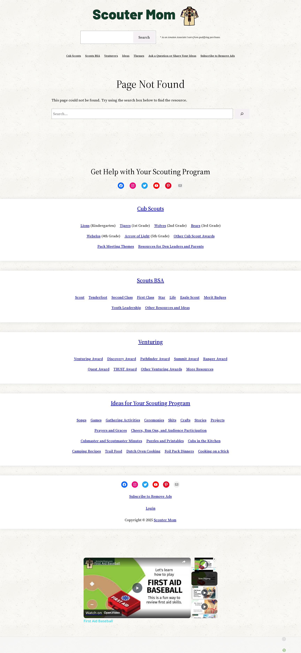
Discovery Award (121, 358)
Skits (172, 420)
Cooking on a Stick (213, 451)
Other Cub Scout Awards (194, 236)
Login (150, 508)
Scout (79, 297)
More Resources (199, 369)
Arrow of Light (137, 236)
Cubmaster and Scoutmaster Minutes (111, 440)
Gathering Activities (123, 420)
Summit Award (186, 358)
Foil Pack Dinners (179, 451)
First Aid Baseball (107, 563)
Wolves (160, 225)
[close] (284, 639)
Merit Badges (215, 297)
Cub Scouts (150, 208)
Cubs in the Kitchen (204, 440)
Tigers (125, 225)
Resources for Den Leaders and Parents (171, 246)
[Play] (193, 569)
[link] (89, 563)
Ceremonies (154, 420)
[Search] (242, 114)
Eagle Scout (190, 297)
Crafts (185, 420)
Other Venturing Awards (161, 369)
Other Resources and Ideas (167, 307)
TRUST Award (125, 369)
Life (172, 297)
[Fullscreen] (214, 569)
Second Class (122, 297)
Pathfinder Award (155, 358)
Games (96, 420)
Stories (200, 420)
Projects (218, 420)
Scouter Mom (165, 519)
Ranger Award (215, 358)
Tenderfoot (98, 297)
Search (144, 37)
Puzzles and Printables (165, 440)
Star (161, 297)
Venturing (150, 342)
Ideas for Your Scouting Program (150, 403)
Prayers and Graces (110, 430)
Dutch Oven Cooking (143, 451)
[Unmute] (198, 569)
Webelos (94, 236)
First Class (145, 297)
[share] (184, 562)
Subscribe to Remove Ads (150, 496)
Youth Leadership (126, 307)
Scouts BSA (150, 280)
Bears (195, 225)
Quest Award (98, 369)
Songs (81, 420)
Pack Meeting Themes (115, 246)
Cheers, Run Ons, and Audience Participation (169, 430)
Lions (85, 225)
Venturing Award (88, 358)
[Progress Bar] (203, 567)
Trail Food (113, 451)
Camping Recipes (86, 451)
